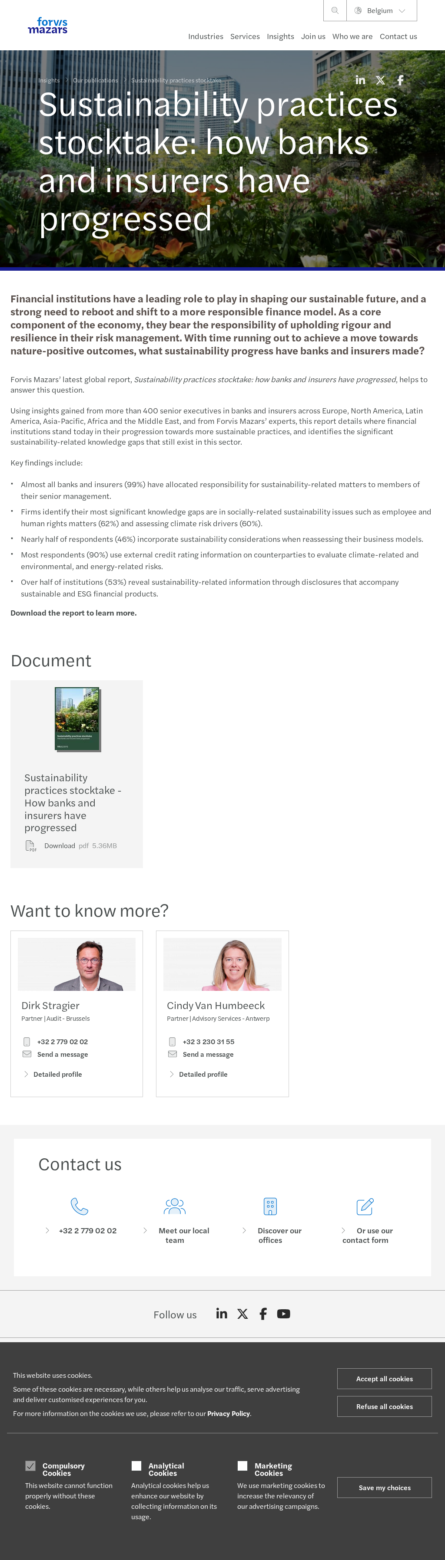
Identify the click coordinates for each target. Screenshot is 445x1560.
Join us (313, 35)
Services (245, 35)
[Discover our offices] (270, 1221)
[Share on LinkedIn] (360, 80)
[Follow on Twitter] (242, 1314)
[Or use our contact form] (366, 1221)
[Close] (435, 33)
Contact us (398, 35)
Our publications (95, 79)
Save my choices (385, 1487)
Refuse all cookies (384, 1406)
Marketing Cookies (273, 1469)
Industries (205, 35)
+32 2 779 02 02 (62, 1041)
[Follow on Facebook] (263, 1314)
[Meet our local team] (175, 1221)
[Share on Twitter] (380, 80)
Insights (280, 35)
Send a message (62, 1054)
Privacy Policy (228, 1413)
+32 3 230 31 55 (208, 1041)
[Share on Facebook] (400, 80)
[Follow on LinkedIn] (221, 1314)
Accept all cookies (384, 1378)
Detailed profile (57, 1074)
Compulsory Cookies (64, 1469)
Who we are (352, 35)
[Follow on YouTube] (284, 1314)
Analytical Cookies (166, 1469)
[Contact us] (79, 1221)
